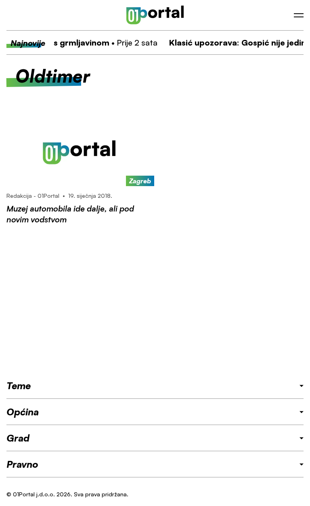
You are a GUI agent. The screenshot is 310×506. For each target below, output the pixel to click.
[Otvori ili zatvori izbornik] (299, 15)
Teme (18, 386)
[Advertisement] (155, 302)
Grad (17, 438)
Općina (22, 412)
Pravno (22, 464)
